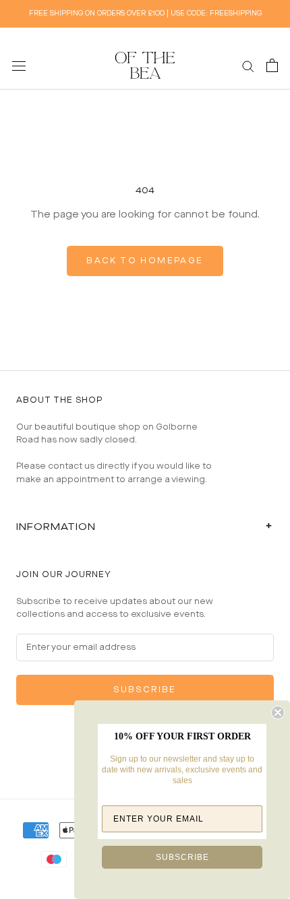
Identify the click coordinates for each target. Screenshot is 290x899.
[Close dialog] (278, 712)
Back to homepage (144, 261)
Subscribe (145, 690)
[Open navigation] (19, 65)
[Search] (248, 65)
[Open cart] (272, 65)
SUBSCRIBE (182, 857)
